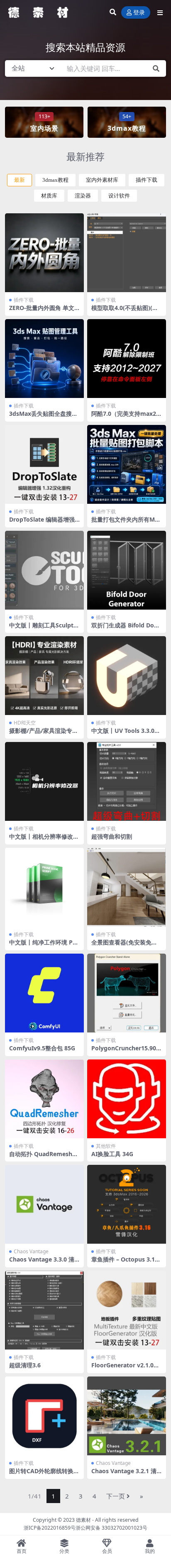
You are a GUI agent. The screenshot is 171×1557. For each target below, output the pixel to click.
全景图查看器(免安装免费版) (124, 945)
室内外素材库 (102, 180)
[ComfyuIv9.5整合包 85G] (44, 993)
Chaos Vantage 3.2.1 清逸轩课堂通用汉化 (123, 1474)
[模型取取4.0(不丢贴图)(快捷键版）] (126, 252)
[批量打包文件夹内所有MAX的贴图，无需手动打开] (126, 464)
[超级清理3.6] (44, 1310)
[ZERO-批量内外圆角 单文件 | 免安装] (44, 252)
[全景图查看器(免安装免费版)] (126, 887)
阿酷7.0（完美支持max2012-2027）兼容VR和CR (125, 417)
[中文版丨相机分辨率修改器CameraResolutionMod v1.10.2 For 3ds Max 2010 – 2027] (44, 781)
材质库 (49, 196)
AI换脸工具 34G (112, 1154)
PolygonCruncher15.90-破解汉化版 (124, 1051)
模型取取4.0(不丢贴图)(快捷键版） (124, 311)
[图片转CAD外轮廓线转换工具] (44, 1415)
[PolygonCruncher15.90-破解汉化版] (126, 993)
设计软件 (119, 196)
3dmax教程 (55, 180)
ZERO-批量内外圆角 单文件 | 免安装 (41, 311)
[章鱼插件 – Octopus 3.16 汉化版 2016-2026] (126, 1204)
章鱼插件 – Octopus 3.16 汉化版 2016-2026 (124, 1262)
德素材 (83, 1519)
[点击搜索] (156, 68)
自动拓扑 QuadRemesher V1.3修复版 (43, 1157)
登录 (139, 13)
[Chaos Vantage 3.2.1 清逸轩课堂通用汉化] (126, 1415)
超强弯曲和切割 (111, 836)
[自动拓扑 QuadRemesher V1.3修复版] (44, 1098)
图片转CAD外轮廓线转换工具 (44, 1474)
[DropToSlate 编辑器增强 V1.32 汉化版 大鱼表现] (44, 464)
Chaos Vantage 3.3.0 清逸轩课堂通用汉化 (41, 1262)
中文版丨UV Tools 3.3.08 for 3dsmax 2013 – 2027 (126, 734)
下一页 (115, 1496)
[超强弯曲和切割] (126, 781)
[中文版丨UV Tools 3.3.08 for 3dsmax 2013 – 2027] (126, 675)
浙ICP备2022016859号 (50, 1527)
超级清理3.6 (25, 1365)
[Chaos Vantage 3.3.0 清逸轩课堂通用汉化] (44, 1204)
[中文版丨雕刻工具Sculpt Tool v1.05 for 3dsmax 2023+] (44, 570)
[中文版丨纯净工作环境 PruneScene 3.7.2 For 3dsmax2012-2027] (44, 887)
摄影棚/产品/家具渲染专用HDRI (43, 734)
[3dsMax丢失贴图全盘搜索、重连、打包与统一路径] (44, 358)
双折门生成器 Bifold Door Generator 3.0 (125, 628)
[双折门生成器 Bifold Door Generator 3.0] (126, 570)
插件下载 (146, 180)
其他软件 (106, 1145)
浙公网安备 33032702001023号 (111, 1527)
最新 (19, 180)
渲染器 (83, 196)
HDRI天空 (25, 722)
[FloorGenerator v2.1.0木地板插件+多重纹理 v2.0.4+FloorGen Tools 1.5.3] (126, 1310)
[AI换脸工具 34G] (126, 1098)
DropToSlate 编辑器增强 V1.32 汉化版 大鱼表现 (42, 522)
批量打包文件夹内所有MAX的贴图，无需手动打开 (125, 522)
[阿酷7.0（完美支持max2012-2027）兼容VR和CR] (126, 358)
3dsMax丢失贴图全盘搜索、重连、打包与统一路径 (44, 417)
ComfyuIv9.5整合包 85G (42, 1048)
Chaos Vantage (31, 1251)
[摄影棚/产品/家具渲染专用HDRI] (44, 675)
